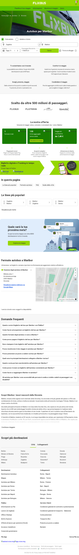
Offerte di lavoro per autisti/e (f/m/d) (14, 523)
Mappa (3, 478)
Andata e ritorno (25, 39)
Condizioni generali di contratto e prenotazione (57, 507)
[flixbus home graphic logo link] (39, 3)
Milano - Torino (45, 478)
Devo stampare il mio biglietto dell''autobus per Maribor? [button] (23, 344)
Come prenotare (46, 515)
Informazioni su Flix (8, 507)
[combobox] (22, 44)
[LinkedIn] (71, 541)
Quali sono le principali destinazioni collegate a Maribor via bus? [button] (25, 358)
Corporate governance (9, 531)
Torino (42, 463)
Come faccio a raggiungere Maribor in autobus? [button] (19, 373)
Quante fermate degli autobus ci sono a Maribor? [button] (20, 335)
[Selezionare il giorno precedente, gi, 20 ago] (14, 50)
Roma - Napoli (45, 474)
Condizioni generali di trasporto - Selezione (55, 511)
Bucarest (63, 460)
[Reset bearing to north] (75, 275)
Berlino (3, 451)
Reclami (43, 527)
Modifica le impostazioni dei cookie (51, 548)
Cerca (49, 50)
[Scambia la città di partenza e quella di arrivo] (39, 44)
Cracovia (43, 457)
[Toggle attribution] (76, 299)
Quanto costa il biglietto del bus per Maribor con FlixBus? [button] (23, 325)
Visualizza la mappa (36, 140)
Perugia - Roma (45, 494)
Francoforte (25, 454)
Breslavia (63, 463)
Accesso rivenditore (8, 527)
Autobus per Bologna (8, 498)
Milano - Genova (46, 498)
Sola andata (9, 39)
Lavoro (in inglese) (7, 511)
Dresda (62, 451)
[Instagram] (70, 541)
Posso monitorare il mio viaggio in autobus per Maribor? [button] (23, 349)
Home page (5, 15)
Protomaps (61, 299)
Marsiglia (63, 457)
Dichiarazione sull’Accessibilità (27, 548)
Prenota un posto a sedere (49, 523)
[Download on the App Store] (19, 541)
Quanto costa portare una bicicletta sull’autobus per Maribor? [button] (25, 363)
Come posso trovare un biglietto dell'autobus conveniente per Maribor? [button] (28, 368)
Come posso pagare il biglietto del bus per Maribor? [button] (21, 339)
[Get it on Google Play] (7, 541)
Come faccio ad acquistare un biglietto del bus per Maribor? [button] (24, 330)
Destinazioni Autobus (9, 474)
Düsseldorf (44, 460)
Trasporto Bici (45, 519)
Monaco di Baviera (7, 454)
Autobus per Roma (7, 486)
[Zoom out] (75, 272)
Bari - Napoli (44, 486)
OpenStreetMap (70, 299)
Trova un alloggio (68, 50)
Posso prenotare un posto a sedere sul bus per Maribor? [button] (23, 354)
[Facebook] (69, 541)
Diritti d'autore (6, 519)
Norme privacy (35, 546)
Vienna (23, 451)
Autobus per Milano (8, 482)
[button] (17, 270)
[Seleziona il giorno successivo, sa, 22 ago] (17, 50)
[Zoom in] (75, 270)
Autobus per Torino (8, 490)
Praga (3, 457)
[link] (39, 235)
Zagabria (23, 460)
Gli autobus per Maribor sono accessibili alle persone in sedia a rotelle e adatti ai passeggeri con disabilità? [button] (37, 378)
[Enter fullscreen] (75, 279)
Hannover (63, 454)
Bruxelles (24, 457)
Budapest (24, 463)
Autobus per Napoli (8, 494)
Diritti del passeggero (47, 546)
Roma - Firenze (45, 482)
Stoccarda (43, 454)
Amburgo (4, 460)
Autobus (14, 15)
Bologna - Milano (46, 490)
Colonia (42, 451)
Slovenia (23, 15)
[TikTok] (72, 541)
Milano (3, 463)
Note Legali (58, 546)
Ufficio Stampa (6, 515)
